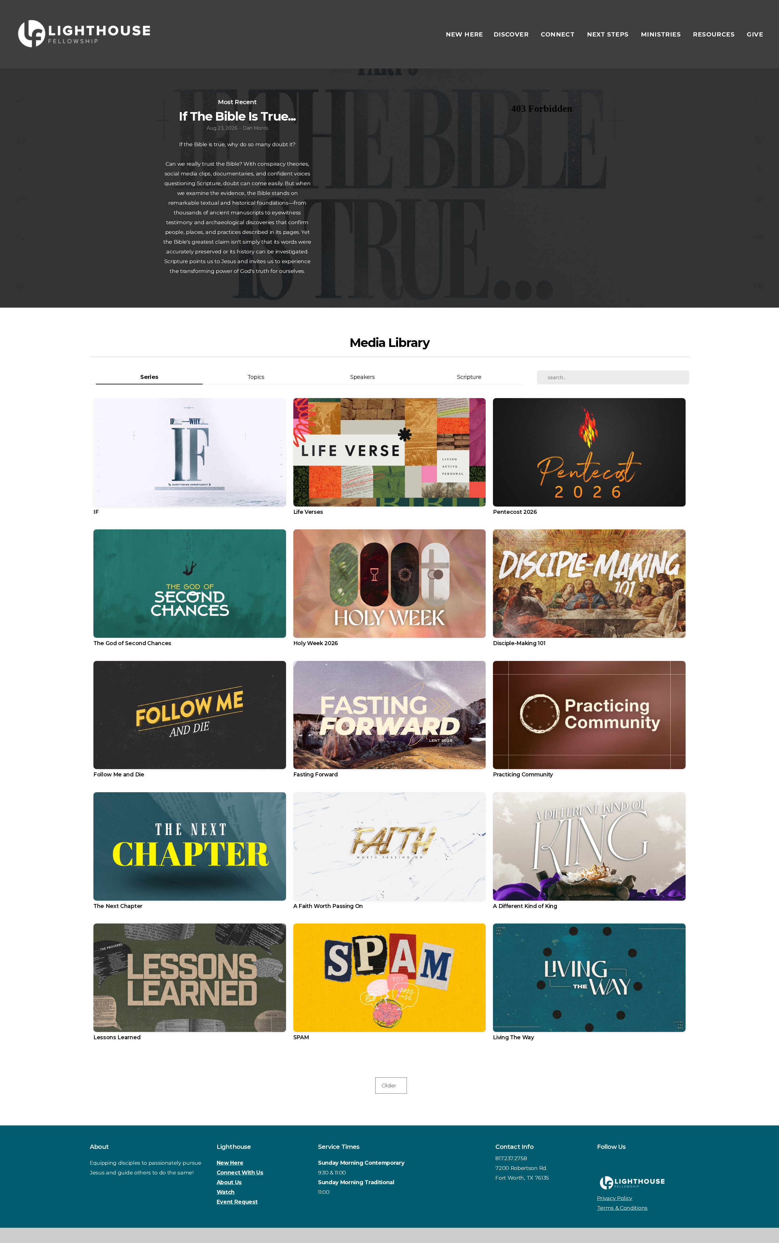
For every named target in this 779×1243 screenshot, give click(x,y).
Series (149, 376)
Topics (255, 376)
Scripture (469, 376)
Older (391, 1085)
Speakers (362, 376)
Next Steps (609, 34)
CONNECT (558, 34)
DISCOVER (512, 34)
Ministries (662, 34)
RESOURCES (714, 34)
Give (755, 34)
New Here (464, 34)
